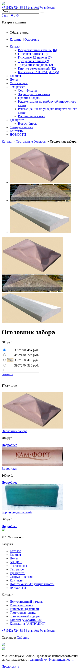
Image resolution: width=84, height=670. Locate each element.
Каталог (15, 46)
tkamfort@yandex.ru (41, 7)
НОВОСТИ (18, 134)
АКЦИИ (16, 562)
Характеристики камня (34, 94)
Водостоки (9, 468)
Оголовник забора (14, 431)
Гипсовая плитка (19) (33, 53)
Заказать (7, 374)
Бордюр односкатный (17, 512)
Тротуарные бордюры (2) (35, 64)
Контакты (16, 131)
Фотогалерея (19, 83)
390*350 (20, 360)
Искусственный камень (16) (37, 50)
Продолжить (10, 666)
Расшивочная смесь (31, 116)
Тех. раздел (17, 87)
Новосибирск (27, 123)
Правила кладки (29, 98)
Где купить (17, 120)
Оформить (31, 39)
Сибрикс (23, 637)
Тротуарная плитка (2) (33, 61)
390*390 (20, 350)
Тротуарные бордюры (31, 141)
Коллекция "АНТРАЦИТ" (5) (38, 72)
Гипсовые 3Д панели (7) (35, 57)
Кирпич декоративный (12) (37, 68)
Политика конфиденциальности (32, 584)
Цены (14, 79)
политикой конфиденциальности (51, 659)
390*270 (20, 365)
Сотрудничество (21, 127)
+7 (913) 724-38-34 (14, 7)
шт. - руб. (10, 15)
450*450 (20, 355)
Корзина (15, 39)
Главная (15, 76)
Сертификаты (27, 90)
